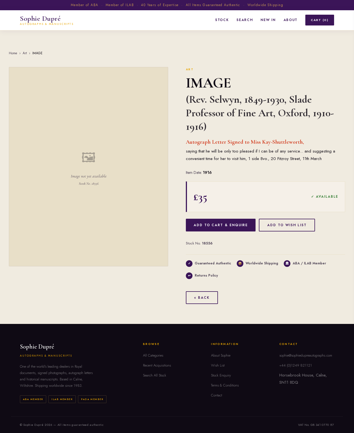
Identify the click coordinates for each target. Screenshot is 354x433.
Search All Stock (154, 375)
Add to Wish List (287, 225)
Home (13, 53)
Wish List (218, 365)
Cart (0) (320, 20)
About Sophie (220, 355)
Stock (222, 19)
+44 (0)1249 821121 (295, 365)
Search (244, 19)
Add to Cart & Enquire (221, 225)
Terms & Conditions (225, 385)
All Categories (153, 355)
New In (268, 19)
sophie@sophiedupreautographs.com (305, 355)
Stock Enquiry (221, 375)
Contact (216, 395)
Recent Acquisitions (157, 365)
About (290, 19)
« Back (202, 297)
